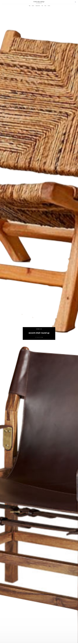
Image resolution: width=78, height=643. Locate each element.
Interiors (33, 5)
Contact (49, 5)
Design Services (38, 5)
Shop (42, 5)
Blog (29, 5)
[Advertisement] (39, 13)
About (45, 5)
